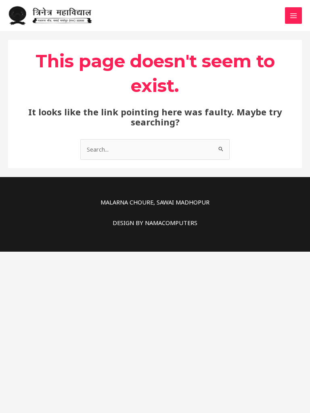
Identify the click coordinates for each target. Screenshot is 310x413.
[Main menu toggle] (293, 15)
